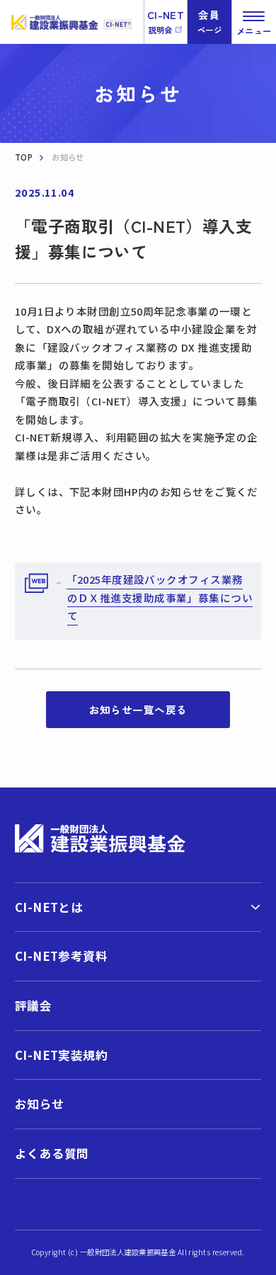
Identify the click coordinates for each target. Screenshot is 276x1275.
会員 (209, 21)
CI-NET (166, 21)
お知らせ (39, 1103)
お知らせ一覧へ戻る (138, 709)
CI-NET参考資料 (61, 955)
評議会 (33, 1005)
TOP (24, 157)
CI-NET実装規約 (61, 1054)
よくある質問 (52, 1153)
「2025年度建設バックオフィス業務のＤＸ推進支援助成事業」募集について (160, 597)
